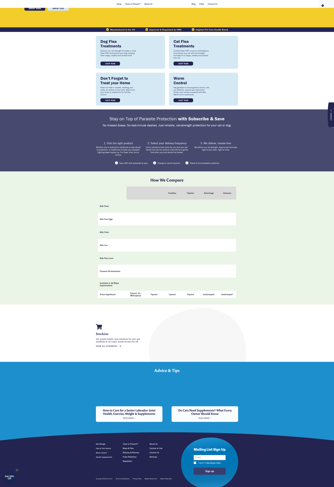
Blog (193, 4)
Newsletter (127, 461)
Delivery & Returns (131, 452)
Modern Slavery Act (151, 479)
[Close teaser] (17, 470)
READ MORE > (129, 418)
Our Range (100, 444)
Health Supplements (104, 457)
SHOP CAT (58, 8)
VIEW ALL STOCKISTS (107, 346)
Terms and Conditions (122, 479)
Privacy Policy (137, 479)
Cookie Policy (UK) (166, 479)
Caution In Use (156, 448)
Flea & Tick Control (103, 448)
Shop (119, 4)
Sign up (209, 471)
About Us (148, 4)
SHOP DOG (35, 8)
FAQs (201, 4)
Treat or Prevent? (132, 4)
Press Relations (129, 456)
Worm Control (101, 453)
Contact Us (212, 4)
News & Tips (128, 448)
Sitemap (153, 456)
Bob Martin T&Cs (214, 463)
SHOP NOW (110, 63)
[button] (9, 477)
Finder (331, 116)
